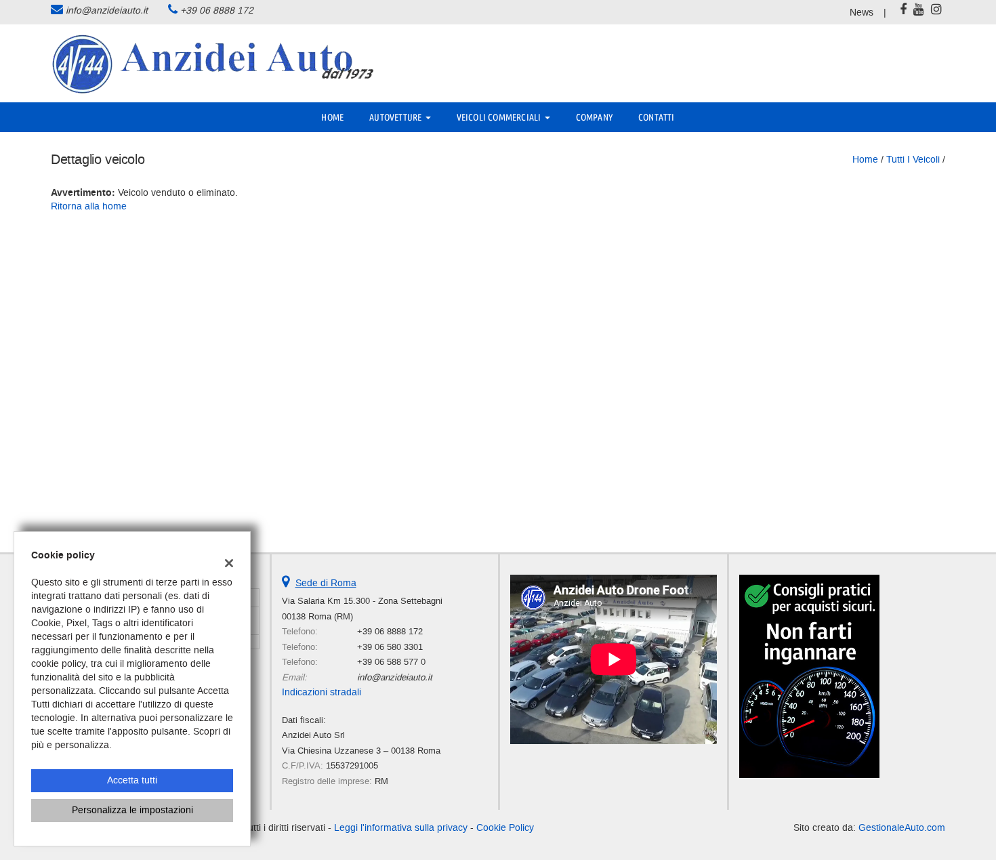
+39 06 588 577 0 (391, 662)
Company (594, 117)
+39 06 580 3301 (390, 647)
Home (332, 117)
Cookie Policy (505, 827)
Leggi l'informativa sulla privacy (401, 827)
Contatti (656, 117)
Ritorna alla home (89, 206)
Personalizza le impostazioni (132, 810)
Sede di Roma (325, 583)
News (861, 12)
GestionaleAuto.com (901, 827)
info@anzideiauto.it (107, 10)
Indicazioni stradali (321, 692)
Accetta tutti (132, 780)
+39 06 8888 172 (216, 10)
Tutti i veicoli (913, 159)
